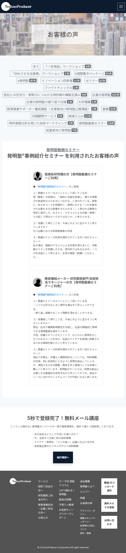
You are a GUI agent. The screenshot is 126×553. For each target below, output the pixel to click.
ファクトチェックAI (61, 87)
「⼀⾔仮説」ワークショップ (67, 66)
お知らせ (43, 517)
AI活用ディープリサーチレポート (66, 513)
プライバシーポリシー (87, 512)
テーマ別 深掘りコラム (66, 483)
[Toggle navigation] (121, 6)
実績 (82, 498)
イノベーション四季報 (61, 80)
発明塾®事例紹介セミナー (52, 186)
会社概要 (85, 481)
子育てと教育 (66, 504)
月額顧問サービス (47, 116)
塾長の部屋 (65, 499)
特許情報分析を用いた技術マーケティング (41, 123)
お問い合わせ (109, 522)
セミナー (95, 80)
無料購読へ (63, 457)
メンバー (85, 491)
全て (36, 66)
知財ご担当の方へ (45, 488)
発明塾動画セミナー (96, 123)
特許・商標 (85, 533)
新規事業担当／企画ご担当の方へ (45, 508)
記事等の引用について (87, 527)
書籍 (109, 109)
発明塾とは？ (87, 486)
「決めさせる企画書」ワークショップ (40, 73)
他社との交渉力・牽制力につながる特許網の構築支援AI (45, 94)
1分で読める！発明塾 (67, 492)
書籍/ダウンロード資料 (109, 486)
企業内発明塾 (105, 94)
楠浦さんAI (79, 116)
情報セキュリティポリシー (87, 519)
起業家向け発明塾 (61, 130)
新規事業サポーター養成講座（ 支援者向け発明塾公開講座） (51, 109)
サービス (43, 481)
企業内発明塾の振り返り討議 (49, 102)
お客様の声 (86, 503)
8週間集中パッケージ (93, 73)
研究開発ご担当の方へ (45, 497)
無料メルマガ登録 (109, 505)
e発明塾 (27, 80)
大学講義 (87, 102)
